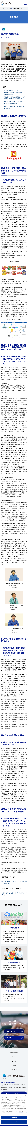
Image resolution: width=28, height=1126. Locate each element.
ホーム (2, 8)
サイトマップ (14, 1069)
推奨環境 (14, 1061)
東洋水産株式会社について (11, 90)
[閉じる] (26, 1095)
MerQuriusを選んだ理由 (10, 104)
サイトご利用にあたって (14, 1057)
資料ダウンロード (10, 1031)
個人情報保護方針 (14, 1053)
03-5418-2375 (14, 1093)
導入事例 (9, 8)
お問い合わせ (8, 1038)
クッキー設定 (14, 1117)
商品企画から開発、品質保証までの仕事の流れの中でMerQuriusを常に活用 (14, 98)
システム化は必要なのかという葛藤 (13, 101)
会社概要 (14, 1065)
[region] (14, 1109)
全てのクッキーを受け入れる (14, 1122)
